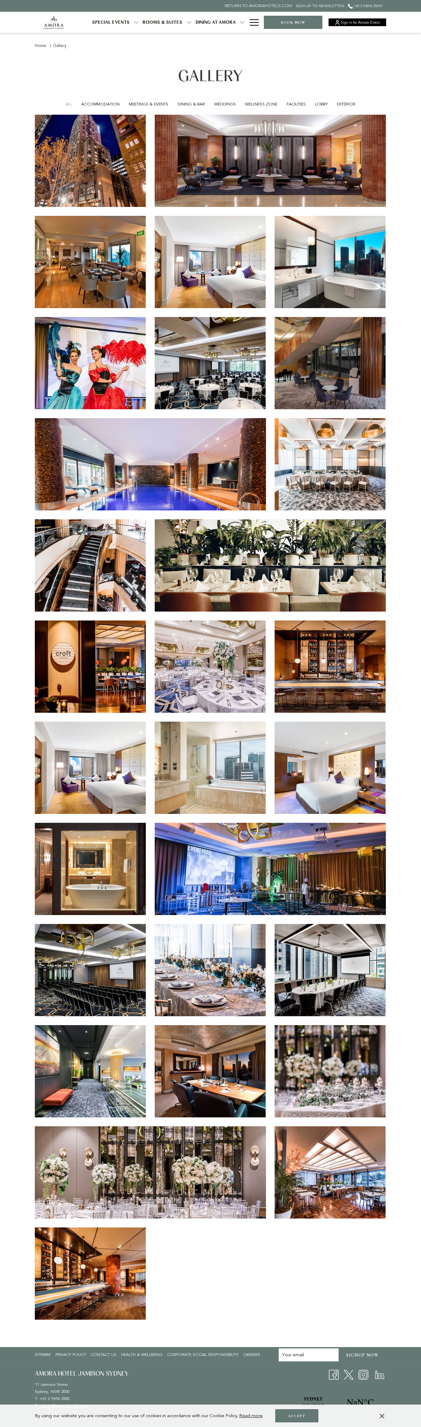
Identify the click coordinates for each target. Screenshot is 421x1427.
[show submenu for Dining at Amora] (242, 22)
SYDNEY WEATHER (337, 1402)
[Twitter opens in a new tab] (349, 1374)
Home (40, 45)
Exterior (346, 104)
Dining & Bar (191, 104)
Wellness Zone (261, 104)
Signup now (362, 1355)
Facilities (296, 104)
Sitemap (43, 1354)
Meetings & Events (148, 104)
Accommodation (100, 104)
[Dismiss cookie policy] (382, 1416)
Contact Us (103, 1354)
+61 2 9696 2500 (367, 5)
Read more (251, 1415)
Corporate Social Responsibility (202, 1354)
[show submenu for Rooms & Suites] (189, 22)
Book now (293, 22)
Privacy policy (70, 1354)
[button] (90, 161)
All (69, 104)
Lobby (321, 104)
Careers (252, 1354)
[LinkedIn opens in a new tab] (379, 1374)
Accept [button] (296, 1415)
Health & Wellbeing (141, 1354)
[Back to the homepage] (54, 22)
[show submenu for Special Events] (136, 22)
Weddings (225, 104)
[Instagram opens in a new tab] (363, 1374)
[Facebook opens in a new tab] (334, 1374)
